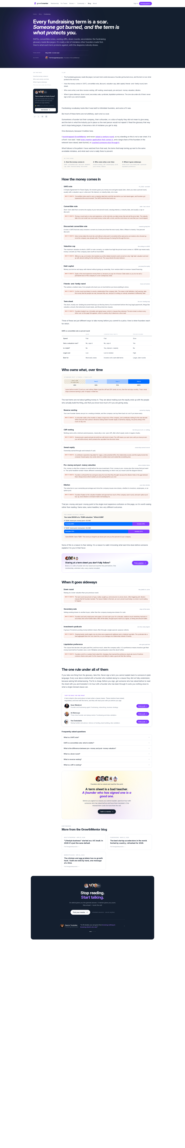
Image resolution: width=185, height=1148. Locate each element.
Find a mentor (139, 563)
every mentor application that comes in (97, 140)
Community (80, 3)
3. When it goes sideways (131, 162)
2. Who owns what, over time (103, 162)
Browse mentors (145, 3)
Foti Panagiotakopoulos (56, 57)
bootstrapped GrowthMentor (74, 137)
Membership (55, 3)
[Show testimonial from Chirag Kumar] (93, 931)
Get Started (44, 109)
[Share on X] (38, 116)
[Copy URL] (34, 116)
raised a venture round (104, 137)
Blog (89, 3)
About (95, 3)
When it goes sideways (40, 82)
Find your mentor (79, 912)
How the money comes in (40, 76)
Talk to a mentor (105, 811)
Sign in (136, 3)
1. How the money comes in (74, 162)
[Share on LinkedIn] (46, 116)
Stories (71, 3)
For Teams (64, 3)
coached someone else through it (105, 143)
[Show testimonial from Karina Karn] (95, 931)
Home (35, 14)
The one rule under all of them (42, 85)
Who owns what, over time (41, 79)
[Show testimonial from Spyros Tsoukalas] (89, 931)
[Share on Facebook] (42, 116)
